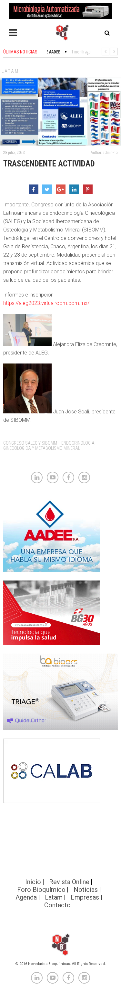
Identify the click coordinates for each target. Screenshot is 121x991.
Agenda (26, 897)
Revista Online (69, 882)
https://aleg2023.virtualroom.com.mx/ (46, 303)
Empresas (85, 897)
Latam (10, 71)
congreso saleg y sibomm (30, 443)
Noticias (86, 889)
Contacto (57, 905)
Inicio (33, 882)
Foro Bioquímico (41, 889)
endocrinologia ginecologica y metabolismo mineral (49, 445)
